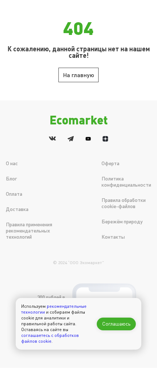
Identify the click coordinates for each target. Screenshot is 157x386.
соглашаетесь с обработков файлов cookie (50, 338)
